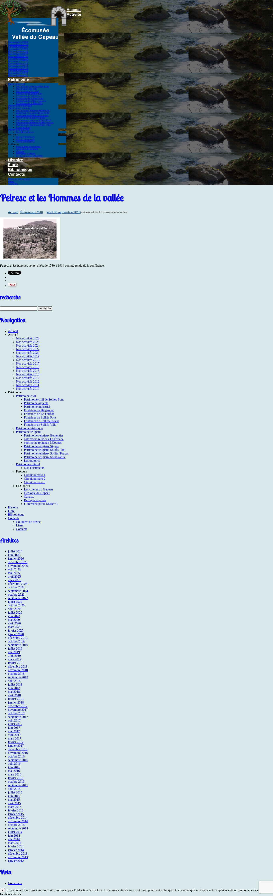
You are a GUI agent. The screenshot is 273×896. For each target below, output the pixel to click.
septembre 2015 (18, 785)
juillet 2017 (15, 724)
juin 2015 (14, 796)
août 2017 (14, 720)
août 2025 (14, 569)
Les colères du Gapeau (28, 146)
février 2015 (15, 810)
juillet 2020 (15, 612)
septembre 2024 (18, 591)
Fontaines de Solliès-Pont (29, 98)
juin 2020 (14, 616)
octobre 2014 (16, 824)
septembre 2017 (18, 717)
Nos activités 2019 (18, 53)
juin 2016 (14, 767)
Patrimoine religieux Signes (30, 117)
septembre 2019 (18, 645)
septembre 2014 (18, 828)
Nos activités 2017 (18, 58)
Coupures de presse (19, 178)
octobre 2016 (16, 756)
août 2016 (14, 763)
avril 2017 (14, 735)
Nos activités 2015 (18, 63)
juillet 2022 (15, 601)
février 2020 (15, 630)
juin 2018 (14, 688)
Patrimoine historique (20, 105)
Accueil (74, 9)
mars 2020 (14, 627)
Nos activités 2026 (18, 41)
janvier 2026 (16, 558)
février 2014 (15, 846)
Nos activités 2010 (18, 75)
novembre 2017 (18, 709)
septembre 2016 (18, 760)
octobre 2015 (16, 781)
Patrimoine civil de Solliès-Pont (32, 86)
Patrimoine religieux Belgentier (33, 110)
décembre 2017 (17, 706)
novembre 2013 (18, 857)
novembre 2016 (18, 752)
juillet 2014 (15, 832)
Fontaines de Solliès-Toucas (31, 100)
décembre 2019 (17, 637)
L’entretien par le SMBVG (29, 155)
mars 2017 (14, 738)
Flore (13, 164)
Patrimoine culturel (18, 129)
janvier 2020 (16, 634)
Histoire (15, 160)
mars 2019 (14, 659)
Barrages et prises (26, 153)
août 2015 (14, 788)
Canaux (20, 151)
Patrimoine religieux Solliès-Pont (33, 120)
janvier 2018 (16, 702)
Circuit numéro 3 (25, 141)
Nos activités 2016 (18, 61)
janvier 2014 (16, 850)
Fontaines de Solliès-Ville (29, 103)
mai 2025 (14, 573)
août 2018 (14, 681)
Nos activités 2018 (18, 56)
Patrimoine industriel (27, 91)
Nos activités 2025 (18, 44)
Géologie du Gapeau (27, 148)
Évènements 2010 (31, 212)
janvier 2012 (16, 860)
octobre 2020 (16, 605)
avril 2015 (14, 803)
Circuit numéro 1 (25, 136)
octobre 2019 (16, 641)
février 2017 (15, 742)
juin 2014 (14, 835)
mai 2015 (14, 799)
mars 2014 (14, 842)
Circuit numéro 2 (25, 139)
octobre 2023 (16, 594)
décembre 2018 (17, 666)
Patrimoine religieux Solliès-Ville (33, 124)
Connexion (15, 883)
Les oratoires (23, 127)
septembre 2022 (18, 598)
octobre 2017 (16, 713)
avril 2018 (14, 695)
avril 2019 (14, 655)
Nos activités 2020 (18, 51)
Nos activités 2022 (18, 49)
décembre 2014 (17, 817)
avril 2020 (14, 623)
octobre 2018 (16, 673)
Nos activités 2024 (18, 46)
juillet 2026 (15, 551)
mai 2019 (14, 652)
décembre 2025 (17, 562)
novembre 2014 (18, 821)
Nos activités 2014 (18, 65)
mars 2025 (14, 580)
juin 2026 (14, 555)
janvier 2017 (16, 745)
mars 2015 (14, 806)
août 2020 (14, 609)
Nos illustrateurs (25, 132)
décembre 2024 (17, 583)
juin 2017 (14, 727)
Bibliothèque (20, 169)
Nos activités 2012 (18, 70)
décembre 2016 (17, 749)
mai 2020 (14, 619)
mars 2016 (14, 774)
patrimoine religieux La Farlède (32, 112)
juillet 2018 (15, 684)
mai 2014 (14, 839)
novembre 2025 (18, 565)
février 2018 (15, 699)
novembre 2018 (18, 670)
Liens (11, 181)
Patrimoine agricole (26, 88)
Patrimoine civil (16, 84)
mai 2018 (14, 691)
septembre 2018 (18, 677)
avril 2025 (14, 576)
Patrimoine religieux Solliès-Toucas (35, 122)
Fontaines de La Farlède (29, 96)
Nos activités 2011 (18, 73)
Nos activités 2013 (18, 68)
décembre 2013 (17, 853)
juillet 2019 (15, 648)
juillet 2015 (15, 792)
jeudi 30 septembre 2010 (63, 212)
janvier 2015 (16, 814)
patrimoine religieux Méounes (32, 115)
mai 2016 (14, 770)
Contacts (16, 174)
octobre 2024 (16, 587)
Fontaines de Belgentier (29, 93)
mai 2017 (14, 731)
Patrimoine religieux (19, 108)
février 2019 (15, 663)
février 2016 (15, 778)
